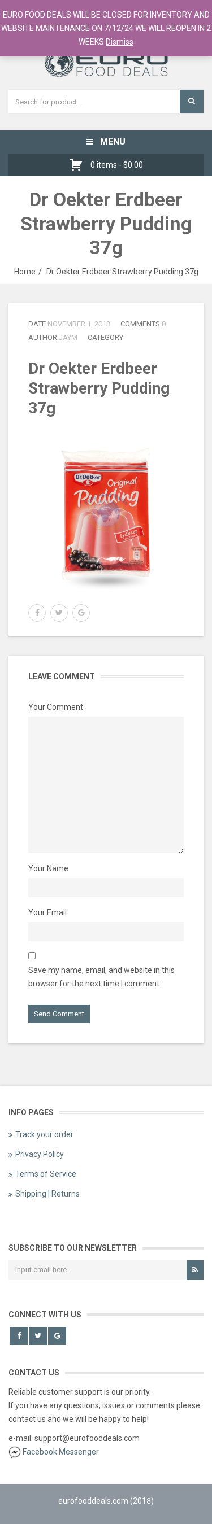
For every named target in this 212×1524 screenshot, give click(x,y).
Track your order (44, 1134)
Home (25, 271)
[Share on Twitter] (59, 613)
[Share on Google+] (81, 613)
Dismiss (119, 41)
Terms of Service (45, 1173)
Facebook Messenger (61, 1451)
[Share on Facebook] (37, 613)
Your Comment (55, 706)
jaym (68, 337)
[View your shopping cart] (79, 165)
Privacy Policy (39, 1154)
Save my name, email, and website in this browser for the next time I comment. (101, 977)
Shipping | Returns (47, 1193)
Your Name (48, 868)
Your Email (47, 912)
